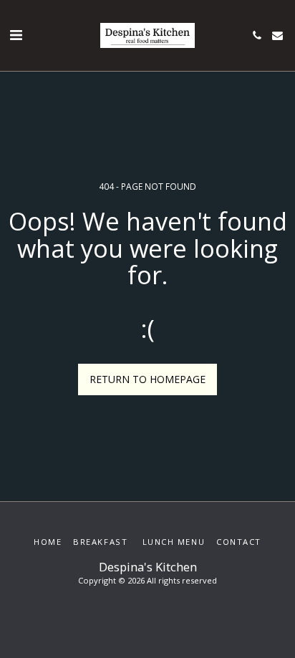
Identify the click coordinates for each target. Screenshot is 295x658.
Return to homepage (147, 379)
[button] (16, 34)
